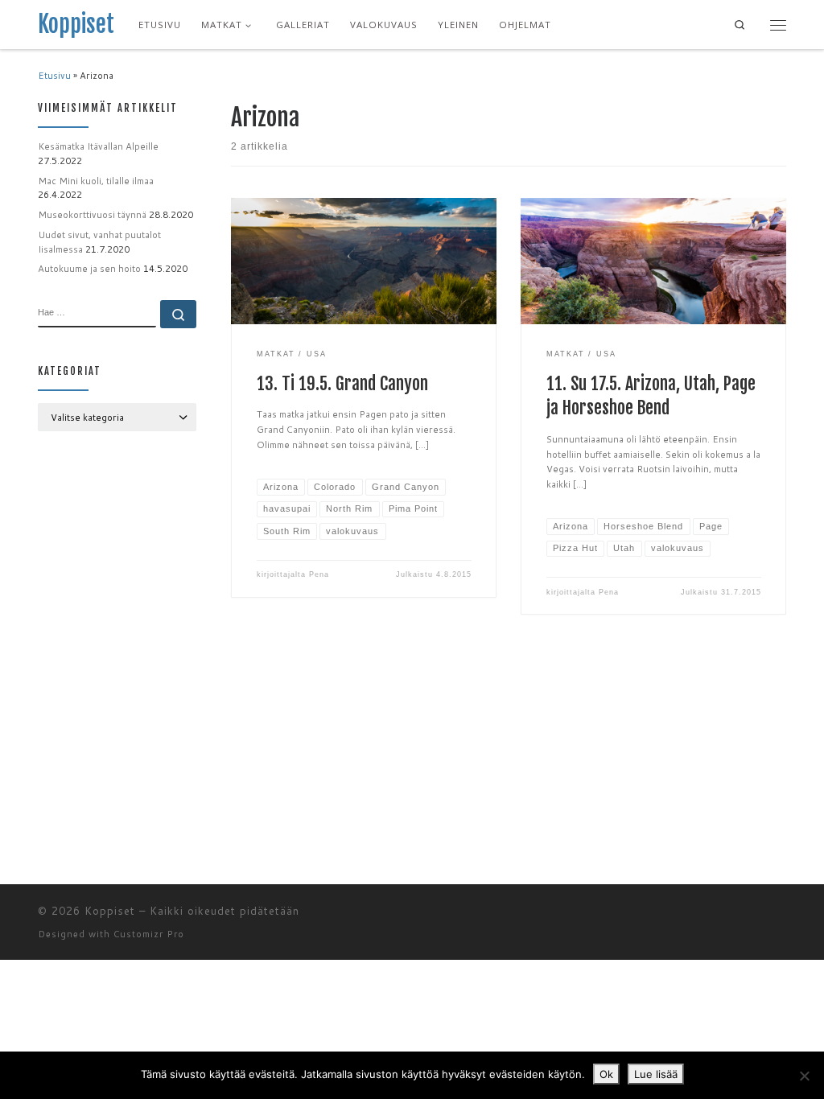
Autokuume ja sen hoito (89, 268)
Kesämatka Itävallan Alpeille (98, 146)
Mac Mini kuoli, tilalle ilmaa (96, 181)
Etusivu (54, 75)
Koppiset (109, 910)
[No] (804, 1076)
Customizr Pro (148, 934)
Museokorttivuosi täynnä (92, 214)
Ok (606, 1074)
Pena (319, 574)
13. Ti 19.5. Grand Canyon (342, 383)
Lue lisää (656, 1074)
